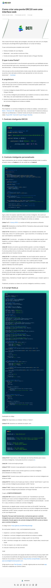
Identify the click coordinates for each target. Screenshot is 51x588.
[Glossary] (36, 585)
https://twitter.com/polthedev (31, 558)
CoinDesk (13, 75)
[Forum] (30, 585)
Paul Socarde (18, 564)
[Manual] (33, 585)
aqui (45, 564)
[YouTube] (27, 585)
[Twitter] (15, 585)
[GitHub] (21, 585)
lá (34, 460)
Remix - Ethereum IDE (8, 111)
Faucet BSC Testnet (11, 115)
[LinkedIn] (24, 585)
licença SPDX (14, 222)
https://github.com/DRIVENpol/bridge (21, 525)
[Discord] (18, 585)
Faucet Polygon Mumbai (25, 115)
